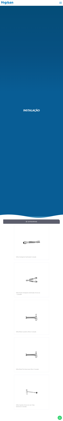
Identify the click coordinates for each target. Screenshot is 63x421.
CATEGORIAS (32, 221)
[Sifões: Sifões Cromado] (19, 3)
